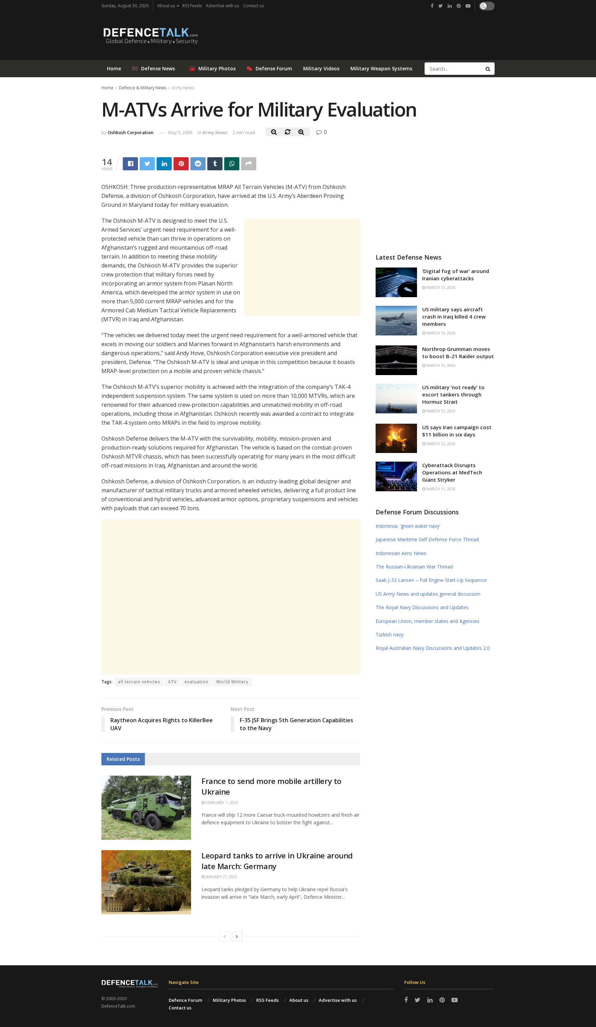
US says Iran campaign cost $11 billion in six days (456, 431)
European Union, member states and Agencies (427, 621)
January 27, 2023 (221, 876)
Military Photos (217, 68)
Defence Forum (185, 1000)
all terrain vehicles (139, 682)
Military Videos (321, 68)
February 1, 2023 (221, 802)
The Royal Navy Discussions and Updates (422, 607)
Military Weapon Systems (381, 68)
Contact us (253, 6)
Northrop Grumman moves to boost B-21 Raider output (458, 352)
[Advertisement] (302, 267)
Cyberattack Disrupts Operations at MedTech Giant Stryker (452, 472)
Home (114, 68)
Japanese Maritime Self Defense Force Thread (427, 539)
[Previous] (224, 936)
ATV (172, 682)
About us (166, 6)
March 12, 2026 (440, 410)
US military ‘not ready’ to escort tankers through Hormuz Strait (453, 394)
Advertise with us (222, 6)
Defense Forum (274, 68)
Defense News (158, 68)
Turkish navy (390, 634)
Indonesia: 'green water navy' (408, 526)
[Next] (237, 936)
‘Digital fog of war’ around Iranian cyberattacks (455, 275)
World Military (232, 682)
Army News (183, 88)
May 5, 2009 (180, 132)
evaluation (196, 682)
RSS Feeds (192, 6)
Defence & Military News (142, 88)
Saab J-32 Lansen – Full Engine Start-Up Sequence (431, 580)
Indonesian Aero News (401, 553)
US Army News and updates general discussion (428, 594)
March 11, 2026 (440, 488)
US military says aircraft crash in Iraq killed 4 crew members (454, 316)
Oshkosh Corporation (130, 132)
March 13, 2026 (440, 287)
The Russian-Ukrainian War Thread (414, 566)
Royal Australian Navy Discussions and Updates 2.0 (433, 648)
